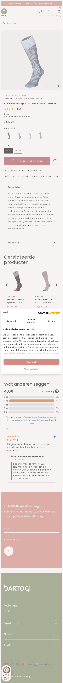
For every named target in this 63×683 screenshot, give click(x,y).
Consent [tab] (11, 321)
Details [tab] (52, 321)
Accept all (31, 362)
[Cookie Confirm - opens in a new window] (49, 312)
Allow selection (31, 369)
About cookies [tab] (31, 321)
